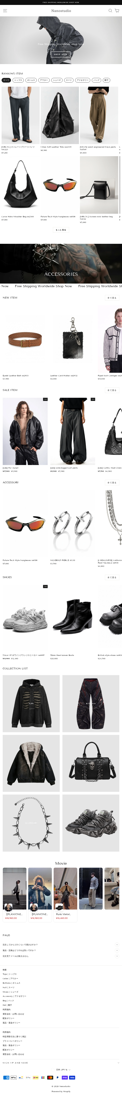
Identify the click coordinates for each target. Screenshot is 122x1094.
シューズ (57, 80)
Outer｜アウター (10, 978)
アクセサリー (83, 80)
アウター (44, 80)
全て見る (112, 298)
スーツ (69, 80)
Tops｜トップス (10, 974)
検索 (5, 970)
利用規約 (6, 1009)
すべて (6, 80)
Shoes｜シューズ (10, 992)
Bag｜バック (8, 1000)
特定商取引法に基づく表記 (14, 1036)
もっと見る (61, 230)
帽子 (106, 80)
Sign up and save (15, 1063)
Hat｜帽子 (7, 1005)
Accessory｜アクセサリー (14, 996)
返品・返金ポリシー (11, 1022)
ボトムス (31, 80)
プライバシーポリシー (12, 1041)
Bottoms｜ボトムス (11, 983)
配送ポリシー (8, 1018)
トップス (18, 80)
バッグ (96, 80)
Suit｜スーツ (8, 987)
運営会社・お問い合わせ (13, 1014)
